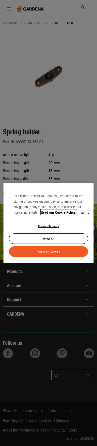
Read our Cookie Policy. (58, 212)
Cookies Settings (48, 226)
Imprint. (84, 212)
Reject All (48, 239)
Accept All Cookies (48, 251)
